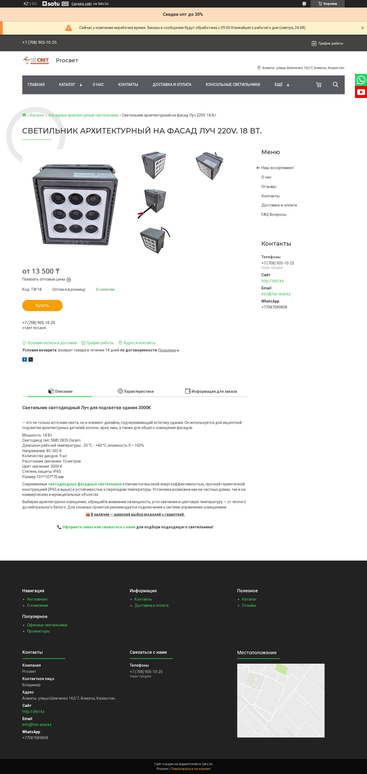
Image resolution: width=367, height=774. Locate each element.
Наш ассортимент (277, 167)
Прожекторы (38, 631)
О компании (37, 605)
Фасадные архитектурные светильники (83, 115)
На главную (37, 599)
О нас (98, 84)
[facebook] (24, 360)
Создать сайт (81, 4)
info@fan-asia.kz (276, 294)
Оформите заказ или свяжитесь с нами (98, 527)
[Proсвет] (35, 60)
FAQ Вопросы (273, 214)
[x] (30, 360)
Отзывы (268, 186)
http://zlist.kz (272, 281)
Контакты (128, 84)
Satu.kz (207, 764)
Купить (42, 305)
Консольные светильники (233, 84)
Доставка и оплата (172, 84)
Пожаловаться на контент (191, 769)
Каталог (67, 84)
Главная (36, 84)
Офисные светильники (47, 625)
